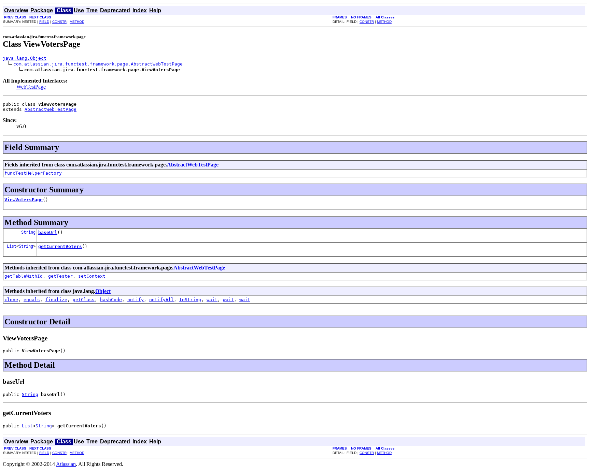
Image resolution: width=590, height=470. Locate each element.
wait (212, 299)
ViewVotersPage (23, 199)
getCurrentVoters (60, 246)
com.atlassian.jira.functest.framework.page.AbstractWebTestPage (98, 64)
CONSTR (59, 22)
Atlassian (66, 464)
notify (135, 299)
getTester (60, 276)
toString (190, 299)
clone (11, 299)
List (11, 246)
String (28, 232)
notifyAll (161, 299)
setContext (92, 276)
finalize (56, 299)
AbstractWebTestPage (50, 109)
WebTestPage (31, 87)
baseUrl (47, 232)
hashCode (111, 299)
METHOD (77, 22)
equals (32, 299)
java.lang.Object (24, 58)
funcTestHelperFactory (33, 173)
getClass (84, 299)
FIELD (44, 22)
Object (103, 291)
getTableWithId (23, 276)
